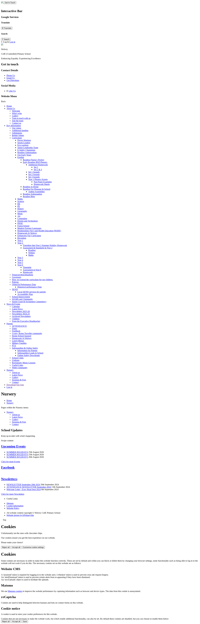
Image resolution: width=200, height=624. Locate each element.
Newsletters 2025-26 (21, 311)
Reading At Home (31, 187)
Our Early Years (24, 155)
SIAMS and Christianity (22, 299)
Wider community (19, 367)
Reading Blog (29, 196)
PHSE (20, 223)
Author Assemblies (36, 191)
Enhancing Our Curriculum (29, 235)
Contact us (16, 123)
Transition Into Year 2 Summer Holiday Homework (45, 245)
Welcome (16, 111)
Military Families (19, 343)
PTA (14, 345)
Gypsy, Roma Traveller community (27, 333)
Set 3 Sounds (34, 177)
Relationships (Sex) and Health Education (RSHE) (39, 231)
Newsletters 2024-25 (21, 314)
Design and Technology (27, 221)
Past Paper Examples (43, 182)
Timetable (27, 267)
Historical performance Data (29, 287)
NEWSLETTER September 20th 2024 (23, 484)
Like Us (12, 91)
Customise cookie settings (33, 547)
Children (15, 319)
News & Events (13, 304)
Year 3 (20, 257)
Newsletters (9, 479)
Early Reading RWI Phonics (35, 162)
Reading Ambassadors (27, 152)
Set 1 (36, 167)
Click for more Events (10, 461)
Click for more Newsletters (12, 494)
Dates (14, 328)
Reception (21, 238)
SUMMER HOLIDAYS (17, 452)
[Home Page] (2, 2)
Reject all (6, 547)
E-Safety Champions (26, 150)
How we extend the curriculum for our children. (32, 279)
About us (16, 372)
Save (25, 621)
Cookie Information (15, 506)
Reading (32, 250)
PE (18, 206)
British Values (18, 135)
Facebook (8, 467)
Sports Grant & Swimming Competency (29, 301)
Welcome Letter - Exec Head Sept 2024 (24, 489)
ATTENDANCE (19, 326)
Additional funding (20, 130)
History (20, 209)
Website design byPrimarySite (20, 515)
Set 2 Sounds (34, 174)
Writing (31, 253)
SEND (15, 289)
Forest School (23, 226)
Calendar (16, 306)
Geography (22, 211)
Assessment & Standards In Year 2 (37, 248)
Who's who (17, 113)
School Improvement (21, 297)
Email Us (11, 78)
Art (18, 216)
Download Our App (15, 385)
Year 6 (20, 265)
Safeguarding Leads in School (30, 353)
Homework (28, 272)
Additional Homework (38, 165)
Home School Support (21, 336)
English (20, 157)
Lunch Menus (18, 341)
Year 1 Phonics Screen (38, 179)
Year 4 (20, 260)
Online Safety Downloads (28, 355)
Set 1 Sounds (34, 172)
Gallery (15, 116)
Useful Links (17, 365)
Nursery (10, 370)
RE (18, 204)
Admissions (17, 133)
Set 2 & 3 (38, 169)
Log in (12, 42)
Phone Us (11, 75)
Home (9, 106)
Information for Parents (27, 350)
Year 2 (20, 243)
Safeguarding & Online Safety (25, 348)
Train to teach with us (21, 118)
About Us (11, 108)
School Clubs (18, 358)
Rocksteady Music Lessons (23, 363)
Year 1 (20, 240)
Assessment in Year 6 (32, 270)
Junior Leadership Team (27, 147)
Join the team (17, 121)
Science (20, 201)
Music (20, 213)
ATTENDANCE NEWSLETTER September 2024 (29, 487)
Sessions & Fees (19, 380)
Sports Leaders (23, 143)
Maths (20, 199)
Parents (10, 323)
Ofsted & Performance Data (24, 284)
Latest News (17, 309)
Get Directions (13, 80)
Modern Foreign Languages (29, 228)
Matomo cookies (15, 591)
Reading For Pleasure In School (36, 189)
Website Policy (13, 508)
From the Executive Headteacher (26, 321)
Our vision (16, 128)
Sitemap (10, 503)
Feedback (16, 331)
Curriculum (17, 138)
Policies (15, 282)
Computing (22, 218)
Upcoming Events (13, 446)
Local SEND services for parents (31, 292)
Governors (16, 277)
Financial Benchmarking (22, 275)
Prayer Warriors (24, 140)
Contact (15, 382)
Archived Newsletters (21, 316)
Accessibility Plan (25, 294)
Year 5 (20, 262)
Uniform (15, 360)
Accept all (16, 547)
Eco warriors (22, 145)
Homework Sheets (42, 184)
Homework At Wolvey (27, 233)
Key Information (14, 125)
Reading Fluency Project (33, 160)
